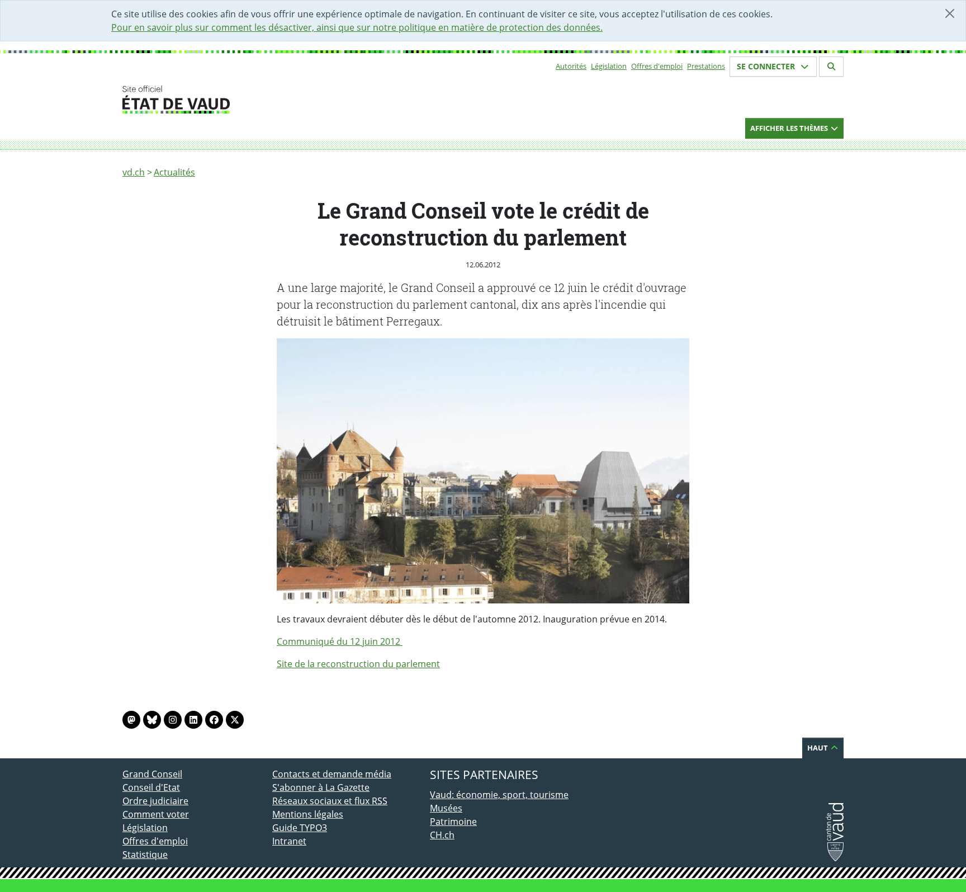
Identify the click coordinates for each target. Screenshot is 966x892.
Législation (609, 66)
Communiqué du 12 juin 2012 (339, 641)
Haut (818, 748)
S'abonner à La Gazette (321, 787)
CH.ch (442, 835)
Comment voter (155, 814)
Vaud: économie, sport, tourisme (499, 795)
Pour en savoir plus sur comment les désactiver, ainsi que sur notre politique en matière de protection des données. (357, 27)
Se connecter (767, 66)
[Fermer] (949, 13)
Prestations (706, 66)
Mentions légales (307, 814)
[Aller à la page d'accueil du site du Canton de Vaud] (267, 100)
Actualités (174, 172)
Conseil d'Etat (151, 787)
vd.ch (133, 172)
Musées (446, 808)
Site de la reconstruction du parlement (358, 664)
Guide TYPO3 (299, 828)
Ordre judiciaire (155, 801)
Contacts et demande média (331, 774)
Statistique (145, 854)
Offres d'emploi (657, 66)
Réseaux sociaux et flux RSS (329, 801)
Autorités (571, 66)
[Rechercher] (831, 66)
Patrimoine (453, 821)
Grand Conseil (152, 774)
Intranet (289, 841)
